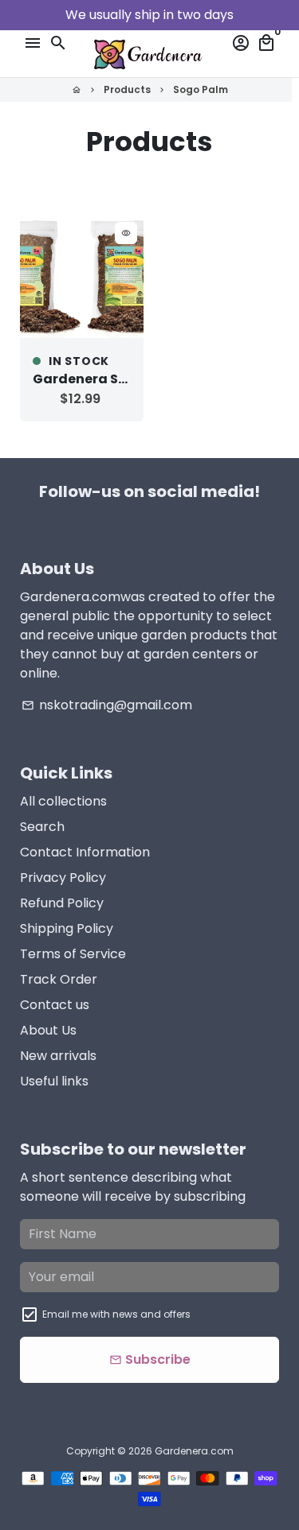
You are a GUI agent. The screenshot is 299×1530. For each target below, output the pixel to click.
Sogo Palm (200, 89)
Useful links (54, 1081)
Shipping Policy (66, 928)
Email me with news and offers (116, 1314)
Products (127, 89)
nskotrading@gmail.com (107, 705)
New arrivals (58, 1056)
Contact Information (85, 852)
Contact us (54, 1005)
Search (42, 826)
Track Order (58, 979)
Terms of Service (73, 954)
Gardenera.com (194, 1451)
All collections (63, 801)
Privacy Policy (63, 877)
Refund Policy (62, 903)
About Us (48, 1030)
